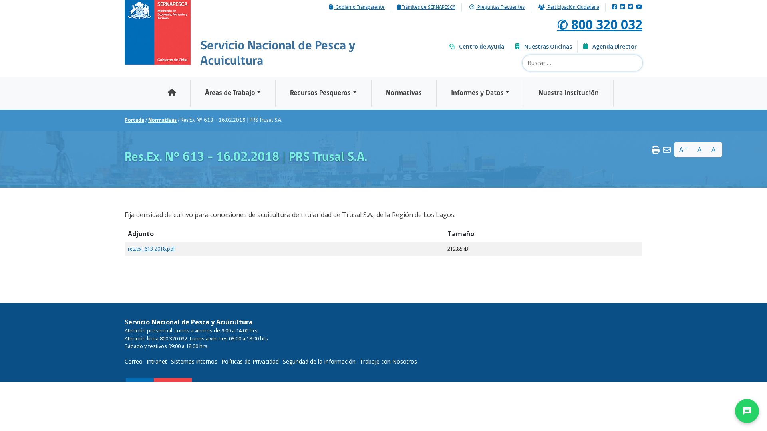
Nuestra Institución (568, 93)
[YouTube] (639, 7)
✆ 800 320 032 (599, 24)
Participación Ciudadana (572, 7)
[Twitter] (630, 7)
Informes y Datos (477, 93)
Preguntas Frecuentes (500, 7)
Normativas (404, 93)
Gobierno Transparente (359, 7)
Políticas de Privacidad (250, 361)
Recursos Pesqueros (320, 93)
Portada (134, 120)
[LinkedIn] (622, 7)
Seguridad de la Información (319, 361)
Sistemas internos (194, 361)
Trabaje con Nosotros (388, 361)
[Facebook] (614, 7)
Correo (134, 361)
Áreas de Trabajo (230, 93)
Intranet (157, 361)
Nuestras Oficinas (548, 46)
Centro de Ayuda (481, 46)
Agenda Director (614, 46)
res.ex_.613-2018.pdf (151, 248)
